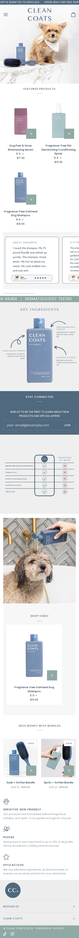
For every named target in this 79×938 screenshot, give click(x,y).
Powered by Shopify (49, 928)
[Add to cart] (31, 134)
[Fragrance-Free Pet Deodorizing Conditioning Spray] (58, 121)
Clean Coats (16, 928)
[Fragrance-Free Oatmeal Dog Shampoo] (20, 187)
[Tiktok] (4, 934)
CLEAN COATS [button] (12, 918)
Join (67, 425)
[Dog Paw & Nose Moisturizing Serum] (20, 121)
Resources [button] (11, 906)
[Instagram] (12, 934)
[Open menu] (9, 15)
